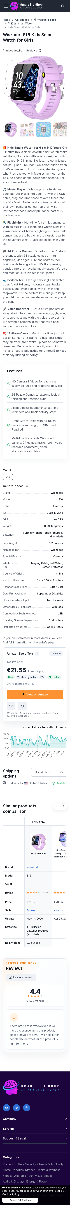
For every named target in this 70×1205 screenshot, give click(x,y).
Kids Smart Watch (21, 23)
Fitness (7, 1175)
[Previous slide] (6, 87)
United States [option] (43, 772)
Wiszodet (32, 867)
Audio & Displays (14, 1181)
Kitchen (30, 1170)
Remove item (61, 772)
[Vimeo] (16, 1107)
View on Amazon (37, 694)
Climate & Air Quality (50, 1164)
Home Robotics (13, 1170)
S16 (8, 477)
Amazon (31, 910)
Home (6, 19)
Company (9, 1119)
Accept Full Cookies (20, 1200)
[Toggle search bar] (63, 6)
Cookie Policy (10, 1194)
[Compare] (22, 706)
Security (30, 1164)
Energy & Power (37, 1181)
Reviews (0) (33, 50)
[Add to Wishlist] (11, 706)
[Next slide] (63, 87)
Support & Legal (14, 1138)
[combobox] (49, 772)
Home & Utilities (13, 1164)
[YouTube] (6, 1107)
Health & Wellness (48, 1170)
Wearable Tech (46, 19)
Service (8, 1128)
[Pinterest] (26, 1107)
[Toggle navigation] (5, 6)
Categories (22, 19)
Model (7, 470)
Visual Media (43, 1175)
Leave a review (22, 977)
